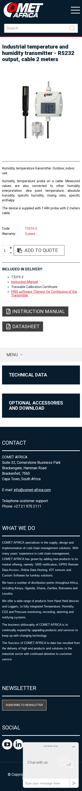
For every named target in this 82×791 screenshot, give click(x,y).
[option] (41, 110)
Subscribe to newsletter (24, 705)
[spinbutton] (6, 250)
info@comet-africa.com (32, 490)
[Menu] (75, 10)
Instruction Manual (24, 282)
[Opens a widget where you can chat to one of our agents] (50, 764)
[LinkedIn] (18, 748)
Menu (12, 354)
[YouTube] (7, 748)
